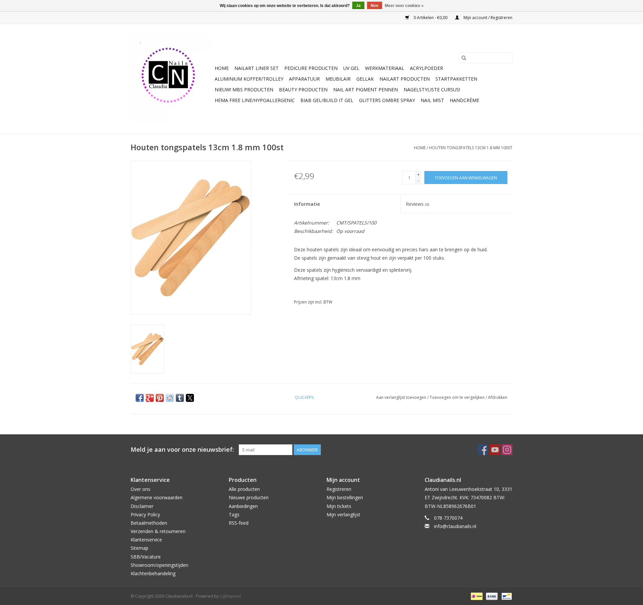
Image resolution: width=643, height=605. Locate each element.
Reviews (417, 204)
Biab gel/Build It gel (326, 100)
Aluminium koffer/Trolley (249, 79)
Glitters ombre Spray (387, 100)
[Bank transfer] (491, 596)
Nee (374, 5)
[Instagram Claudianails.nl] (507, 449)
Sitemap (139, 548)
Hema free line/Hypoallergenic (255, 100)
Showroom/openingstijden (159, 565)
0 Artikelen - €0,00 (430, 17)
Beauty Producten (303, 89)
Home (222, 68)
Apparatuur (304, 79)
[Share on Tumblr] (180, 398)
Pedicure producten (311, 68)
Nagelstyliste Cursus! (432, 89)
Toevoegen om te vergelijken (458, 397)
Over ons (140, 489)
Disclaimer (142, 506)
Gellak (365, 79)
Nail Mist (432, 100)
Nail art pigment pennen (365, 89)
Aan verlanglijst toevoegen (401, 397)
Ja (358, 5)
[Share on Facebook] (140, 398)
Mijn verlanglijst (343, 514)
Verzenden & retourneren (158, 531)
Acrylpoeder (426, 68)
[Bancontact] (505, 596)
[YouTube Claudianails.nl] (495, 449)
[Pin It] (160, 398)
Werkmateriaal (384, 68)
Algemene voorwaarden (157, 497)
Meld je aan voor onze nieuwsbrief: (182, 449)
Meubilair (338, 79)
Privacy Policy (145, 514)
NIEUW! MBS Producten (244, 89)
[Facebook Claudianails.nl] (483, 449)
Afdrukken (497, 397)
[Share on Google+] (150, 398)
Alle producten (244, 489)
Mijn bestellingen (345, 497)
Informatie (307, 204)
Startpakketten (456, 79)
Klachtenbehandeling (153, 573)
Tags (234, 514)
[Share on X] (190, 398)
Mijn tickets (339, 506)
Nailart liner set (256, 68)
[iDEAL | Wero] (476, 596)
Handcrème (464, 100)
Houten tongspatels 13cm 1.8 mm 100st (470, 148)
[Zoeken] (464, 58)
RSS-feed (238, 523)
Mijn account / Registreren (487, 17)
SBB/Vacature (146, 556)
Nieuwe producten (249, 497)
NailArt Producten (404, 79)
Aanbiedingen (243, 506)
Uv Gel (351, 68)
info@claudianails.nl (455, 526)
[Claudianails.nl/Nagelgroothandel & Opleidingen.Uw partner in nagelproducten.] (172, 79)
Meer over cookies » (404, 5)
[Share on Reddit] (170, 398)
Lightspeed (230, 596)
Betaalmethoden (149, 523)
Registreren (339, 489)
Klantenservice (146, 539)
